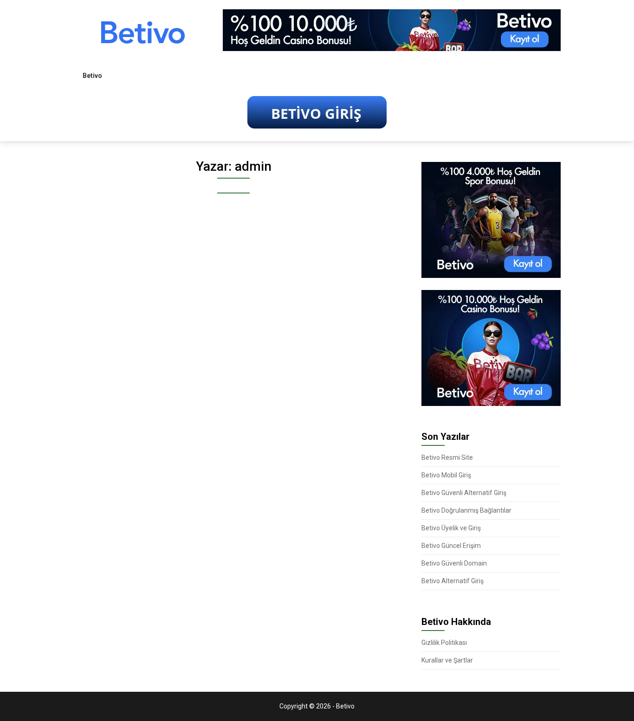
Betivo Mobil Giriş (446, 475)
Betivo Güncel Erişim (451, 545)
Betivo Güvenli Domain (454, 563)
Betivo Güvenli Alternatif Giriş (463, 492)
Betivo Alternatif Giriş (452, 581)
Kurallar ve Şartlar (447, 660)
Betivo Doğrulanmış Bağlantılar (466, 510)
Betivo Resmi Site (447, 457)
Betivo (92, 75)
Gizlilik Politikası (444, 642)
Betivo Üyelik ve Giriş (451, 528)
